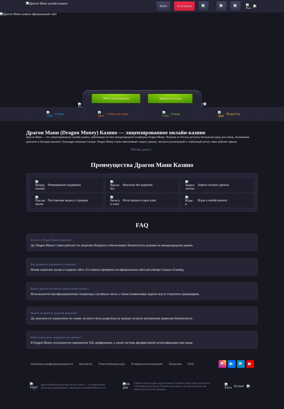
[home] (46, 6)
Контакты (85, 364)
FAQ (191, 364)
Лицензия (174, 364)
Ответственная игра (111, 364)
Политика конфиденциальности (52, 364)
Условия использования (146, 364)
